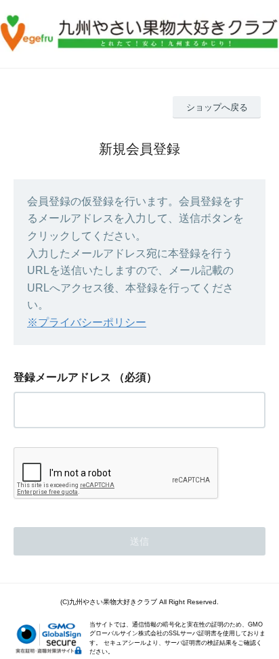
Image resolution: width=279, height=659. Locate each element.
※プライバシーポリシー (86, 322)
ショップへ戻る (217, 107)
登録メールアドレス (62, 377)
